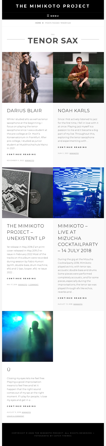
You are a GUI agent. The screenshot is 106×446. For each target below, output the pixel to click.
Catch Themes (63, 436)
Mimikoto (29, 160)
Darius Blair (24, 110)
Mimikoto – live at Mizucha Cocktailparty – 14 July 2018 (78, 238)
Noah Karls (74, 110)
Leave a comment (15, 416)
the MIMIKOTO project (53, 6)
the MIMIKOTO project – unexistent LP (26, 232)
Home (38, 23)
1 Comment (33, 285)
